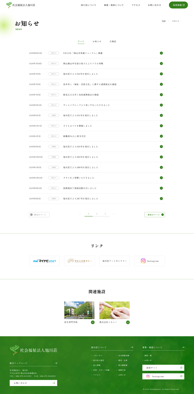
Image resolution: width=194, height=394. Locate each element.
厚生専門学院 (71, 322)
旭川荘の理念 (98, 360)
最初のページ (40, 214)
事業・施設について (114, 5)
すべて (81, 41)
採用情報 (177, 5)
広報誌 (113, 41)
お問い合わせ (154, 5)
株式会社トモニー (108, 322)
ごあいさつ (97, 355)
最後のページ (154, 214)
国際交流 (122, 370)
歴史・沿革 (123, 360)
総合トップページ (18, 363)
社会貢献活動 (123, 355)
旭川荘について (88, 5)
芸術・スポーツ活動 (101, 370)
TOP (164, 21)
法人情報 (97, 365)
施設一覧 (148, 355)
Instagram (153, 260)
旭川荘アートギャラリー (114, 260)
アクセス (136, 5)
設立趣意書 (123, 365)
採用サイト (152, 367)
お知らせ (97, 41)
